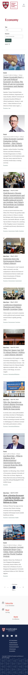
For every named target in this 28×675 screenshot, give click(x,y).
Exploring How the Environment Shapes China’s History (12, 261)
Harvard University (9, 630)
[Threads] (7, 636)
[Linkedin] (16, 636)
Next (14, 590)
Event (5, 72)
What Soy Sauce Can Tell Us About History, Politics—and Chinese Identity (14, 352)
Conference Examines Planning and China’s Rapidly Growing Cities (12, 307)
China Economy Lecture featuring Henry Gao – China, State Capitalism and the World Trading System (13, 551)
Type (6, 27)
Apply (16, 616)
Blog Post (6, 190)
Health (16, 231)
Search (8, 40)
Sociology (21, 231)
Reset (6, 44)
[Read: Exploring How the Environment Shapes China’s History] (14, 245)
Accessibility (12, 651)
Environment (11, 280)
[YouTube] (12, 636)
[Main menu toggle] (24, 5)
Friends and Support (14, 646)
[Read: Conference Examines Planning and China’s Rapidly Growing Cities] (14, 293)
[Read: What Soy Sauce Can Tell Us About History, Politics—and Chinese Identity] (14, 337)
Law (9, 108)
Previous (14, 584)
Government (11, 231)
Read (7, 610)
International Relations (13, 374)
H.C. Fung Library (13, 640)
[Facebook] (3, 636)
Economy (5, 108)
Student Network (13, 642)
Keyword (7, 33)
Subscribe (9, 603)
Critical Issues (12, 648)
